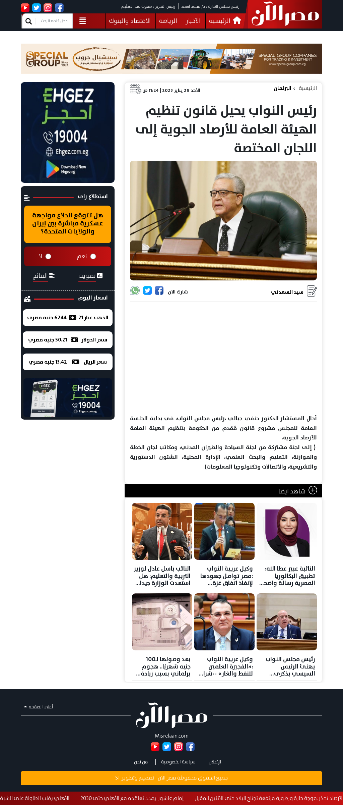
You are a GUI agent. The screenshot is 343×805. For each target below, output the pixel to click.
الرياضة (168, 21)
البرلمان (282, 88)
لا (40, 256)
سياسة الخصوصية (178, 762)
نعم (82, 256)
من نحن (141, 762)
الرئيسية (308, 88)
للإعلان (215, 762)
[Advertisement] (223, 359)
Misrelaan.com (172, 735)
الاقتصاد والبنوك (130, 21)
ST (117, 777)
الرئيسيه (220, 21)
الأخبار (193, 21)
